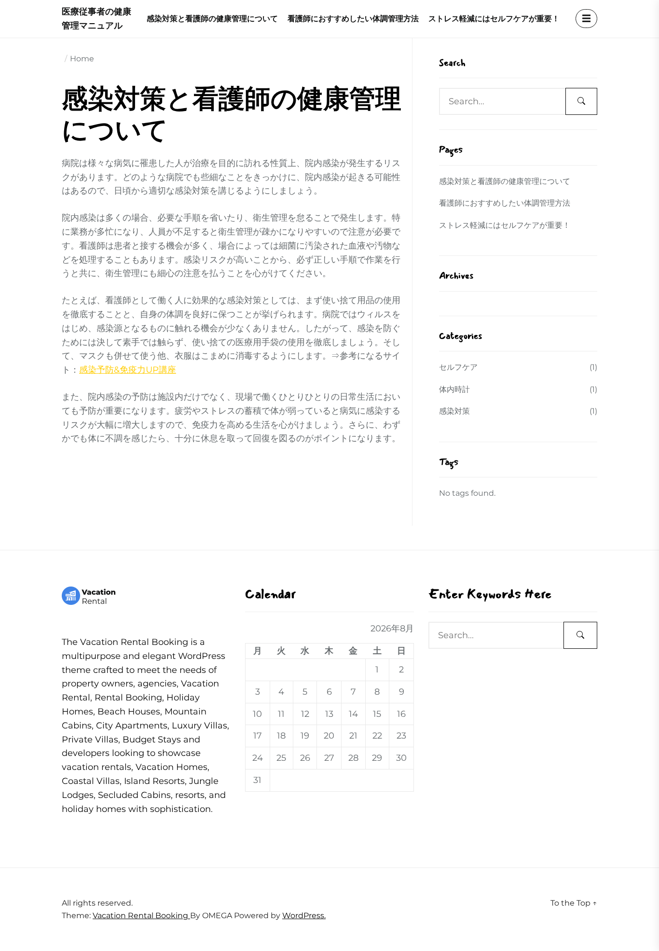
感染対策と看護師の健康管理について (212, 18)
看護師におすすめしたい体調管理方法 (353, 18)
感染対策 (454, 411)
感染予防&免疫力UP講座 (127, 369)
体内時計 (454, 389)
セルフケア (458, 367)
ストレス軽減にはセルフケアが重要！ (494, 18)
